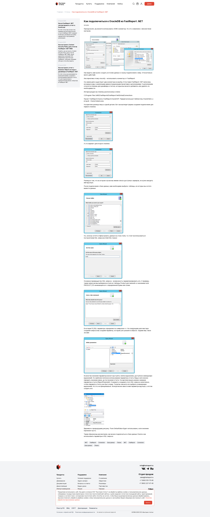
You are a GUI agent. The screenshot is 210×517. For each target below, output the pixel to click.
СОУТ (74, 508)
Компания (111, 4)
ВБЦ (68, 508)
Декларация (82, 508)
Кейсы (120, 4)
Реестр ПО (61, 508)
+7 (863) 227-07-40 (146, 483)
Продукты (79, 4)
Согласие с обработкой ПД (65, 512)
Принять (148, 502)
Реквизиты (93, 508)
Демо (149, 4)
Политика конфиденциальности (85, 512)
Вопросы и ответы (84, 483)
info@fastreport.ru (146, 465)
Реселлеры (102, 483)
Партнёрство (103, 486)
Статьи (67, 12)
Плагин (119, 442)
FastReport (93, 442)
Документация (61, 483)
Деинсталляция (62, 486)
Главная (60, 12)
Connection (102, 442)
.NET (86, 442)
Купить (89, 4)
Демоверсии (61, 481)
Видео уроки (82, 486)
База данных (111, 442)
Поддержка (99, 4)
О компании (103, 478)
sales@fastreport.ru (146, 477)
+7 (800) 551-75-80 (146, 480)
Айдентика (102, 481)
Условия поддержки (84, 478)
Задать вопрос (83, 481)
